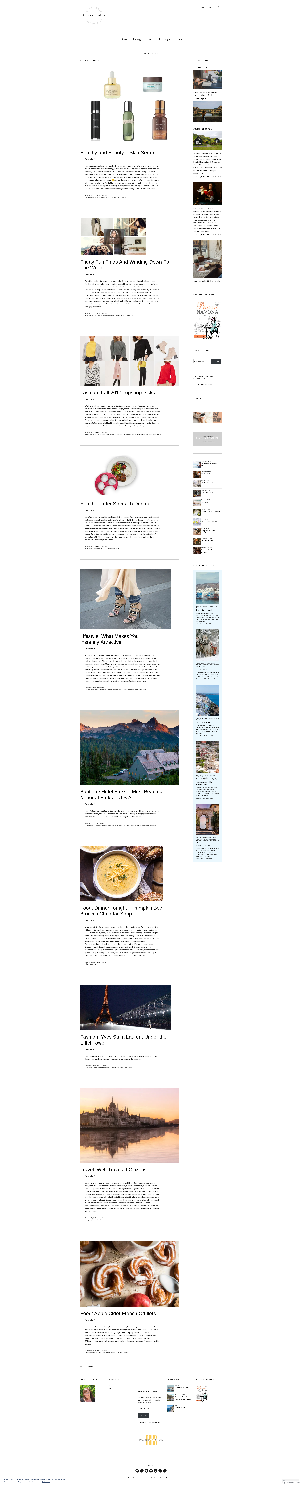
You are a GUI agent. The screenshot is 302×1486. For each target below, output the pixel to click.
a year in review (200, 663)
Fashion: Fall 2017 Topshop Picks (117, 392)
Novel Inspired (200, 98)
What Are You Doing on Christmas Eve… (205, 668)
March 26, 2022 (205, 480)
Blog (202, 7)
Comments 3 (100, 1218)
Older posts (87, 1367)
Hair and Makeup (89, 689)
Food (151, 39)
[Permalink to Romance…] (197, 502)
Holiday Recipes (207, 540)
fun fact (101, 315)
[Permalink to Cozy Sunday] (197, 474)
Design (138, 39)
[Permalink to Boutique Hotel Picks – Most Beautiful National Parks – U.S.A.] (129, 784)
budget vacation (112, 825)
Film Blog (160, 1472)
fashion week (128, 1067)
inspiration (199, 718)
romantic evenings (136, 825)
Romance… (205, 502)
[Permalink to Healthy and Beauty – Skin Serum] (129, 145)
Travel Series (100, 1220)
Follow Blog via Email (148, 1391)
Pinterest (146, 1472)
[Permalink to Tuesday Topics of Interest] (197, 512)
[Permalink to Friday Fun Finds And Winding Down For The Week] (113, 254)
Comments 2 (209, 735)
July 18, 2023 (178, 1405)
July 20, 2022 (199, 858)
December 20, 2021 (206, 538)
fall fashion (88, 434)
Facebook (142, 1472)
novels (215, 606)
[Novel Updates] (207, 90)
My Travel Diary (213, 778)
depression (88, 315)
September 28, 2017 (90, 546)
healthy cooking (89, 548)
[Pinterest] (202, 398)
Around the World (90, 825)
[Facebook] (194, 398)
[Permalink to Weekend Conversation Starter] (197, 464)
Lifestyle (165, 39)
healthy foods (107, 548)
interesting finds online (127, 315)
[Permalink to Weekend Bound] (197, 483)
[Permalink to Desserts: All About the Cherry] (197, 550)
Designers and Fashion (91, 1067)
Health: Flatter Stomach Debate (115, 503)
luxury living (142, 689)
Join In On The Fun (201, 350)
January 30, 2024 (180, 1395)
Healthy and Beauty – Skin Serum (117, 152)
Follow (216, 361)
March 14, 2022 (205, 490)
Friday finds (95, 315)
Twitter (137, 1472)
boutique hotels (211, 775)
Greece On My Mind (204, 610)
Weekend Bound (207, 483)
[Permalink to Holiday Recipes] (197, 541)
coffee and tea (106, 1352)
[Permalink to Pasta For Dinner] (197, 493)
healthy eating (98, 548)
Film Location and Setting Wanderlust (203, 844)
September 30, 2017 (90, 195)
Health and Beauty (90, 197)
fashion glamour (119, 434)
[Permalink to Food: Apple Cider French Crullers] (129, 1306)
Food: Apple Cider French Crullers (118, 1313)
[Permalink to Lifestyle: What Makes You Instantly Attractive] (125, 629)
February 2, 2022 (205, 509)
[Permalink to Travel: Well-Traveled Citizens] (129, 1162)
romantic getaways (147, 825)
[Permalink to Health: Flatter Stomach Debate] (121, 496)
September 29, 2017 (90, 313)
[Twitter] (197, 398)
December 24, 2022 (201, 679)
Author (151, 1472)
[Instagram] (200, 398)
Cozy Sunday (206, 473)
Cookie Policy (46, 1482)
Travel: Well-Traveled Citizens (113, 1169)
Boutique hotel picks (101, 825)
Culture (122, 39)
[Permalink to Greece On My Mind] (170, 1388)
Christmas (98, 1352)
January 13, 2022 (206, 519)
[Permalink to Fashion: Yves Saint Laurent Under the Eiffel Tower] (125, 1029)
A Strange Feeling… (202, 129)
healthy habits (115, 548)
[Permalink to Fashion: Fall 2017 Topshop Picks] (129, 385)
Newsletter (165, 1472)
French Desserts (124, 1352)
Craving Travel (180, 1407)
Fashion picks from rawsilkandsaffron (134, 434)
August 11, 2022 (200, 798)
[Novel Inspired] (207, 123)
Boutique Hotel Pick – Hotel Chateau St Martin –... (183, 1399)
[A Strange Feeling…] (207, 151)
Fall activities (88, 964)
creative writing (200, 777)
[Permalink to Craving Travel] (170, 1408)
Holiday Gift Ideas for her (103, 197)
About (209, 7)
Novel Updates (200, 67)
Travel (180, 39)
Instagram (155, 1472)
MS (95, 159)
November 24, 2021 (206, 547)
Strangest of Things (203, 722)
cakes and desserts (90, 1352)
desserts (113, 1352)
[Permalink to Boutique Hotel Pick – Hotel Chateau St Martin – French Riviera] (170, 1397)
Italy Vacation (204, 778)
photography (88, 1220)
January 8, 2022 (205, 528)
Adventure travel (200, 606)
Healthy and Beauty (100, 689)
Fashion (94, 434)
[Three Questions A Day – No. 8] (207, 206)
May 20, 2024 (199, 623)
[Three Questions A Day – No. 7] (207, 278)
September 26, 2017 (90, 1350)
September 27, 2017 (90, 962)
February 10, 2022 (206, 500)
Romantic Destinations (123, 825)
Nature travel (209, 606)
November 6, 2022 (206, 471)
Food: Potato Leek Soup (209, 521)
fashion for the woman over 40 (105, 434)
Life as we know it (128, 689)
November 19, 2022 (206, 461)
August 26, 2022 (200, 735)
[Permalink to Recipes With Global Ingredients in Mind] (197, 531)
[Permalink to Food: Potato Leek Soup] (197, 522)
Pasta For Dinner (207, 492)
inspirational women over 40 (118, 197)
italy (199, 778)
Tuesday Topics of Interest (210, 512)
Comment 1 (100, 687)
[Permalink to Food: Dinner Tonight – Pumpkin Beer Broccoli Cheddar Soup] (121, 900)
